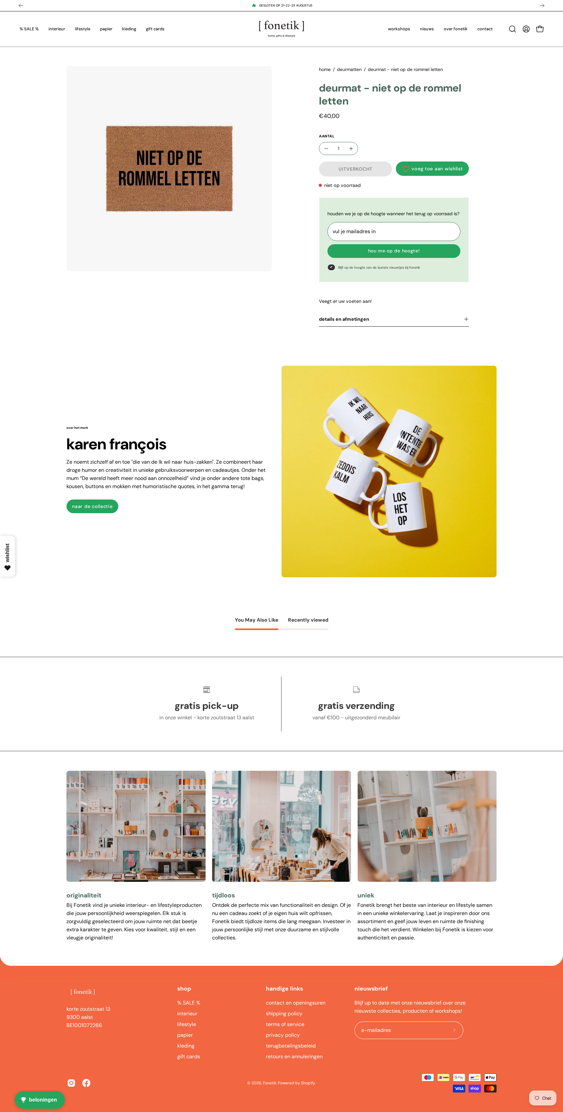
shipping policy (284, 1013)
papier (185, 1035)
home (325, 69)
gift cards (188, 1056)
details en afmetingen (344, 319)
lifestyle (186, 1024)
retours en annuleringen (294, 1056)
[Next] (542, 5)
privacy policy (283, 1035)
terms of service (285, 1024)
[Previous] (21, 5)
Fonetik (269, 1083)
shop (184, 988)
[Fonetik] (281, 29)
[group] (281, 5)
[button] (512, 29)
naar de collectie (92, 506)
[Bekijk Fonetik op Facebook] (86, 1083)
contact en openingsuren (295, 1002)
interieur (187, 1013)
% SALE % (188, 1002)
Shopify (308, 1083)
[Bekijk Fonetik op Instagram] (71, 1083)
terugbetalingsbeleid (291, 1045)
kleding (186, 1045)
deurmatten (349, 69)
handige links (284, 988)
